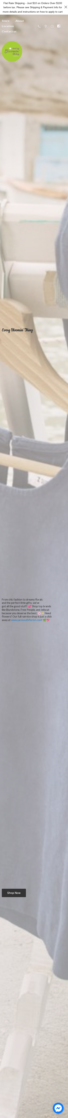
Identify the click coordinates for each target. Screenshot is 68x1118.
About (19, 20)
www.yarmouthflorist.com (26, 620)
